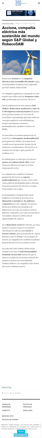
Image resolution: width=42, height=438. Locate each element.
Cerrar (21, 431)
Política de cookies (10, 420)
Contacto (6, 410)
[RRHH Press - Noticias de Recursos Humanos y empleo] (21, 3)
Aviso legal (28, 410)
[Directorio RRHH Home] (21, 13)
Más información (21, 435)
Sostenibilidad (16, 393)
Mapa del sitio (8, 416)
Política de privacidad (27, 405)
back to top (6, 387)
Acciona (6, 393)
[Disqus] (21, 299)
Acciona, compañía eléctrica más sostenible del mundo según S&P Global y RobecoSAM (21, 35)
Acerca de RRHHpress (6, 405)
